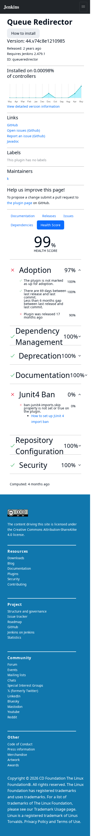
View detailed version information (33, 106)
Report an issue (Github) (26, 136)
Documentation (23, 216)
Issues (68, 216)
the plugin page (19, 203)
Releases (49, 216)
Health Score (50, 225)
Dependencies (22, 225)
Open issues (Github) (23, 130)
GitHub (12, 125)
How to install (23, 33)
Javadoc (13, 141)
